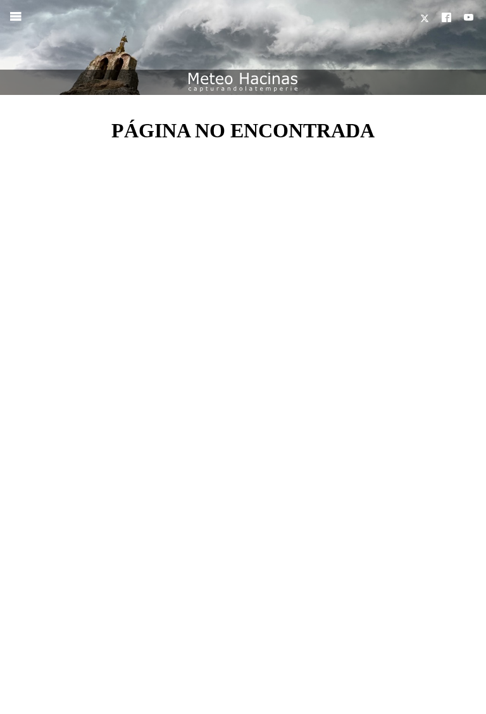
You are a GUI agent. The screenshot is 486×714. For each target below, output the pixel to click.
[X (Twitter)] (426, 18)
